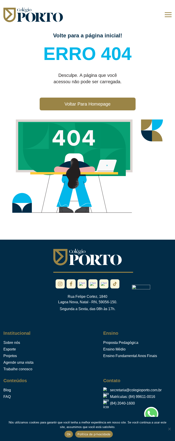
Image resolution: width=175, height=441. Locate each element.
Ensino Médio (114, 349)
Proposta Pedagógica (120, 343)
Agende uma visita (18, 362)
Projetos (10, 356)
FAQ (7, 397)
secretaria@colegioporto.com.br (136, 390)
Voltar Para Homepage (87, 103)
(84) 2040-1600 (122, 403)
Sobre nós (11, 343)
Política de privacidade (94, 434)
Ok (69, 434)
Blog (7, 390)
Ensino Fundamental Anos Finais (130, 356)
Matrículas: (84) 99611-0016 (132, 397)
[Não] (169, 429)
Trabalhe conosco (17, 369)
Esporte (9, 349)
